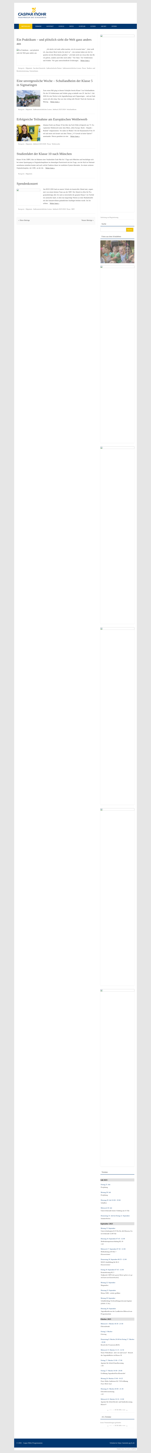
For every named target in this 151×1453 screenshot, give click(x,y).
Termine (38, 26)
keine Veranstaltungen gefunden (110, 1422)
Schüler (82, 26)
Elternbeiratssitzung (107, 1391)
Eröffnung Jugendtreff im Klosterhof (113, 1373)
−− (110, 1410)
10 (115, 1410)
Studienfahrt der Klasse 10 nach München (44, 154)
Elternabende (105, 1326)
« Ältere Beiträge (24, 220)
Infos (71, 26)
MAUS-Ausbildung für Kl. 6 (110, 1262)
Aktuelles (25, 26)
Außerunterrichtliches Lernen (72, 68)
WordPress (133, 1448)
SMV (73, 209)
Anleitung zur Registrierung (109, 217)
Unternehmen (33, 71)
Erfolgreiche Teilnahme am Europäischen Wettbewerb (52, 119)
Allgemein (28, 68)
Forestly (119, 1448)
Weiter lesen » (85, 60)
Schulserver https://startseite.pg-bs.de (122, 1443)
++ (124, 1410)
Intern (114, 26)
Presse (84, 68)
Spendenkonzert (27, 183)
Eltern (93, 26)
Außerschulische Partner (54, 68)
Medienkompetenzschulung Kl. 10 (112, 1241)
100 (120, 1410)
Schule (61, 26)
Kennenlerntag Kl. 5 (107, 1272)
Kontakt (50, 26)
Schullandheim (71, 109)
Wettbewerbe (56, 144)
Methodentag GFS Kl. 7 (108, 1252)
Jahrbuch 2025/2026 (59, 109)
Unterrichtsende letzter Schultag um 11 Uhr (115, 1211)
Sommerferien (105, 1218)
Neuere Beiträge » (88, 220)
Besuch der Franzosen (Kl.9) (110, 1345)
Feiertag (103, 1334)
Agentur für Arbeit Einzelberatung (112, 1363)
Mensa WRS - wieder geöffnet (110, 1293)
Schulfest (104, 1203)
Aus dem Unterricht (39, 68)
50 (117, 1410)
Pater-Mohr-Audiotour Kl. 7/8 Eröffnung (114, 1381)
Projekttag (104, 1187)
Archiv (103, 26)
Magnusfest (104, 1285)
